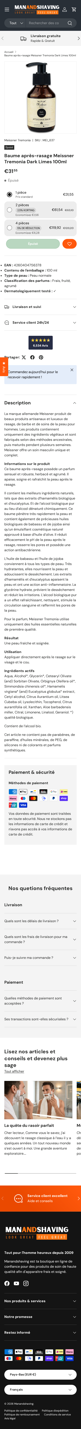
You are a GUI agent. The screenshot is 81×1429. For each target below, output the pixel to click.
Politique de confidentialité (21, 1410)
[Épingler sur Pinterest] (41, 357)
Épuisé (33, 244)
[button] (74, 9)
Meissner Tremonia (17, 140)
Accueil (8, 52)
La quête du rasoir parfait (29, 1125)
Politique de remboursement (22, 1414)
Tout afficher (14, 1071)
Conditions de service (57, 1414)
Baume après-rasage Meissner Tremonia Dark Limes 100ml (40, 55)
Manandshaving (23, 1403)
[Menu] (7, 9)
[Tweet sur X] (23, 357)
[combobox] (40, 23)
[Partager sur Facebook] (32, 357)
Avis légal (10, 1418)
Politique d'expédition (55, 1410)
